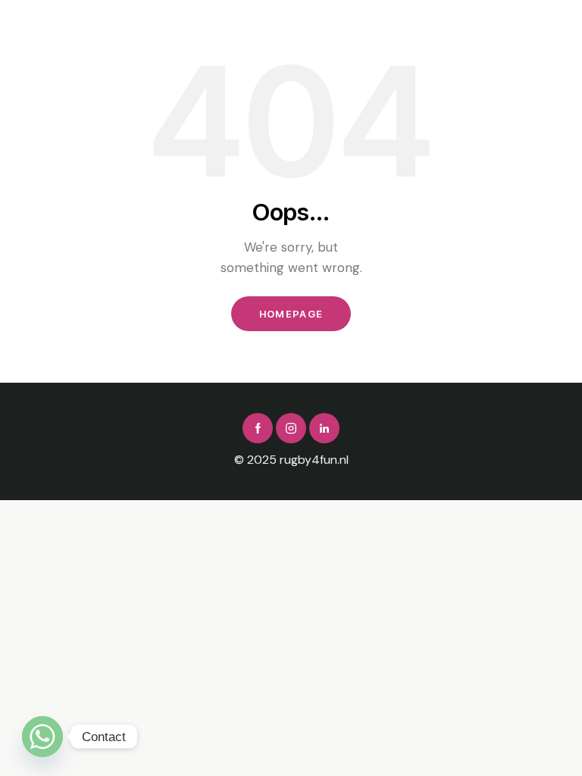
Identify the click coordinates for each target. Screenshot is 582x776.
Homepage (291, 314)
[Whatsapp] (42, 736)
